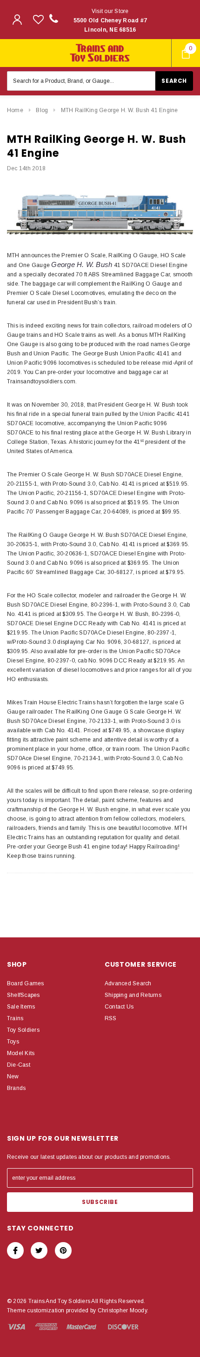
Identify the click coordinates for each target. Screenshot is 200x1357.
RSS (111, 1018)
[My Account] (17, 19)
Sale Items (21, 1006)
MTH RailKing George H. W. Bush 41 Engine (119, 110)
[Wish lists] (38, 19)
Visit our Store (110, 20)
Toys (13, 1041)
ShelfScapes (23, 995)
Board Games (25, 983)
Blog (42, 110)
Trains (15, 1018)
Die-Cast (18, 1065)
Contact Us (119, 1006)
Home (15, 110)
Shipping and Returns (133, 995)
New (13, 1076)
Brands (16, 1088)
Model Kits (20, 1053)
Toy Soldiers (23, 1030)
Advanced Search (128, 983)
